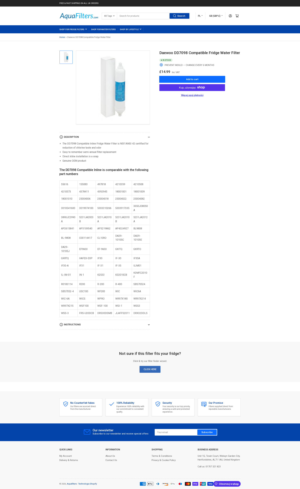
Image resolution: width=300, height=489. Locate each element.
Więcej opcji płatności (192, 95)
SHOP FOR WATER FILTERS (103, 29)
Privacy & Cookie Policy (164, 460)
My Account (65, 456)
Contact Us (111, 460)
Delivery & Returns (68, 460)
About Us (110, 456)
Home (62, 37)
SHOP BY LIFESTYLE (129, 29)
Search (181, 15)
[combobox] (153, 16)
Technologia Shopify (87, 484)
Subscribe (207, 432)
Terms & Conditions (162, 456)
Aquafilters (72, 484)
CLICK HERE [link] (150, 369)
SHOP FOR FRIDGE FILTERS (71, 29)
